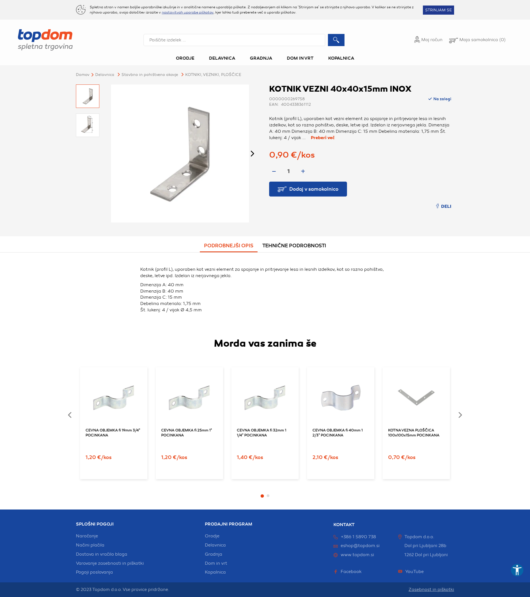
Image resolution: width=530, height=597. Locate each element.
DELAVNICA (104, 74)
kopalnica (215, 572)
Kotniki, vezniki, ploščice (213, 74)
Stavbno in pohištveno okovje (149, 74)
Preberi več (323, 137)
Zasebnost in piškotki (431, 589)
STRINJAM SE (438, 10)
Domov (82, 74)
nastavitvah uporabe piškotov (187, 12)
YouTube (414, 571)
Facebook (351, 571)
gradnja (213, 554)
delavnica (215, 545)
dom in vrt (216, 563)
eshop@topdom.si (360, 545)
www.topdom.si (357, 555)
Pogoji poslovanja (94, 572)
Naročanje (87, 536)
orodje (212, 536)
